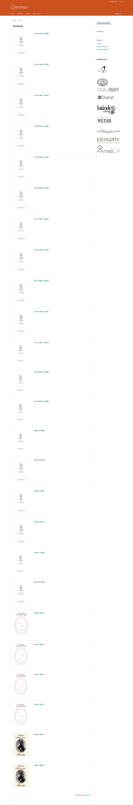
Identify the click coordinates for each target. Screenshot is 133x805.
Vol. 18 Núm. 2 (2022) (41, 250)
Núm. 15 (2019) (39, 431)
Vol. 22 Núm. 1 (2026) (41, 33)
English (99, 44)
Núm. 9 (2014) (39, 613)
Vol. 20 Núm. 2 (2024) (41, 126)
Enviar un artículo (103, 23)
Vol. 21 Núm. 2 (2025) (41, 64)
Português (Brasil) (102, 49)
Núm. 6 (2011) (39, 704)
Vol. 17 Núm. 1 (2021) (41, 342)
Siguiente (86, 795)
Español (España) (102, 46)
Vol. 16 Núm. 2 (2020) (41, 372)
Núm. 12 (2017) (39, 522)
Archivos (20, 14)
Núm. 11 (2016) (39, 553)
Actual (12, 14)
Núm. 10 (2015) (39, 582)
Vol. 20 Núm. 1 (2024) (41, 157)
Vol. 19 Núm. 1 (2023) (41, 219)
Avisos (28, 14)
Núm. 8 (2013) (39, 644)
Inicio (14, 20)
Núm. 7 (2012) (39, 674)
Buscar (119, 14)
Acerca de (36, 14)
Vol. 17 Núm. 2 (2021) (41, 312)
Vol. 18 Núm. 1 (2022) (41, 281)
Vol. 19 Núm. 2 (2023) (41, 188)
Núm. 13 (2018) (39, 491)
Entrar (121, 1)
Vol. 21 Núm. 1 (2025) (41, 95)
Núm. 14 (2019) (39, 460)
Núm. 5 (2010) (39, 734)
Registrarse (114, 1)
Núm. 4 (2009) (39, 765)
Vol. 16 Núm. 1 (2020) (41, 401)
